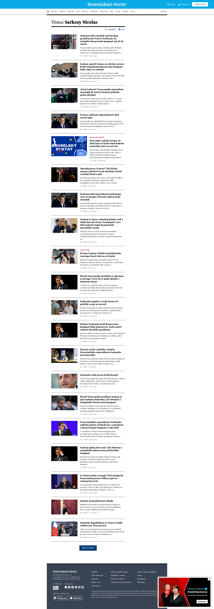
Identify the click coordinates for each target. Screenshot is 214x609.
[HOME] (48, 12)
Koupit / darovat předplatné (146, 572)
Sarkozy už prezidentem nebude (96, 501)
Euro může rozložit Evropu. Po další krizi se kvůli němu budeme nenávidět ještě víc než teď (107, 143)
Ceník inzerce (95, 586)
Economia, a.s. (67, 575)
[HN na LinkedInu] (76, 587)
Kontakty (94, 572)
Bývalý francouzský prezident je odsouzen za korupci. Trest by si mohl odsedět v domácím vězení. (102, 279)
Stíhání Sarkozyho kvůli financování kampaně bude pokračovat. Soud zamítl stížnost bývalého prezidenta (100, 327)
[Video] (53, 154)
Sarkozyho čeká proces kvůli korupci (99, 375)
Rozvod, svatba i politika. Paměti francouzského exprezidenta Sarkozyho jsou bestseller (100, 352)
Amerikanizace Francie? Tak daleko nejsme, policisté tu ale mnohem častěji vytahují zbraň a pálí (101, 171)
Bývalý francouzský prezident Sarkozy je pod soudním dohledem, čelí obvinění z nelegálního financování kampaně (101, 399)
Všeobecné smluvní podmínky (121, 582)
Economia (94, 579)
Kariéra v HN (95, 582)
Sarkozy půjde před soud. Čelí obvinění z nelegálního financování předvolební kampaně (101, 450)
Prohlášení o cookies (118, 575)
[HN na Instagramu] (72, 587)
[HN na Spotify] (79, 587)
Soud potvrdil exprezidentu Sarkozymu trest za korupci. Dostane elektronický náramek (100, 197)
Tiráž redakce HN (97, 575)
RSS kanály (141, 582)
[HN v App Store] (76, 598)
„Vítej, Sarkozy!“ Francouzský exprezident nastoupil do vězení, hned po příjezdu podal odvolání (102, 92)
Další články (88, 548)
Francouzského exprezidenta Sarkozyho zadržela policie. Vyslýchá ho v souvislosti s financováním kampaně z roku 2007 (101, 425)
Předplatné (200, 4)
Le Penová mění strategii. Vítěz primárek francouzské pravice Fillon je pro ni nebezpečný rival (101, 478)
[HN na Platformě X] (66, 587)
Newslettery (141, 579)
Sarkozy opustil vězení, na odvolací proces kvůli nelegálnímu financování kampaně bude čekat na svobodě (102, 67)
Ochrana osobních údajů (119, 572)
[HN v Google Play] (60, 598)
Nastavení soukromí (117, 579)
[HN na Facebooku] (69, 587)
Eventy (139, 575)
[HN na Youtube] (82, 587)
